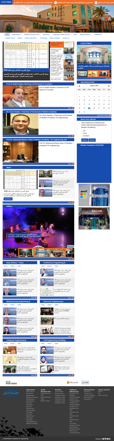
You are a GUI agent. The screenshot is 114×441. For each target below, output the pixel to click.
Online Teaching (102, 395)
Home (7, 34)
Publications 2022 (60, 401)
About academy (55, 38)
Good (85, 133)
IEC (99, 393)
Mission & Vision (45, 401)
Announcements (85, 34)
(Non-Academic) (88, 397)
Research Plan (59, 393)
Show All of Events (103, 115)
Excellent (86, 136)
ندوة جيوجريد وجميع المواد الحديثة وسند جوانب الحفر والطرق (58, 2)
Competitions (87, 399)
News (75, 34)
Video (19, 266)
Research (46, 34)
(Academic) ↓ (87, 391)
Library (19, 38)
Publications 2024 (60, 397)
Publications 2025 (60, 395)
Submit (84, 140)
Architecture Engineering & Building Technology (31, 395)
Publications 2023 (60, 399)
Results (92, 140)
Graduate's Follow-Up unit (61, 34)
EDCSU (100, 391)
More (70, 108)
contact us (66, 38)
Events (12, 266)
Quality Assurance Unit (31, 34)
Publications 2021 (60, 403)
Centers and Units (31, 38)
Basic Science (30, 391)
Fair (84, 131)
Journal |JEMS (59, 391)
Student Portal (10, 38)
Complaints (98, 34)
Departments (16, 34)
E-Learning (43, 38)
